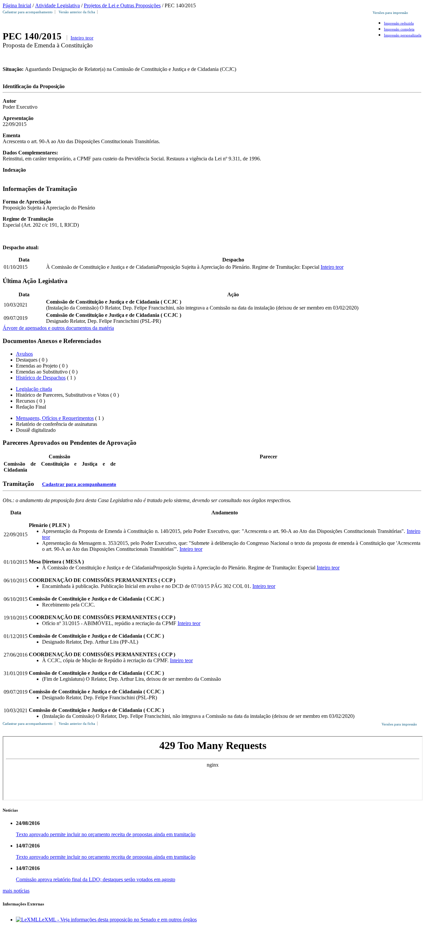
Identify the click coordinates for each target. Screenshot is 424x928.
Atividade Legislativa (57, 5)
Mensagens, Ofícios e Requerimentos (55, 418)
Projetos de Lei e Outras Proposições (122, 5)
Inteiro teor (82, 37)
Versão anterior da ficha (77, 12)
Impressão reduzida (399, 23)
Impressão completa (399, 29)
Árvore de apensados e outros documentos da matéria (58, 328)
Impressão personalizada (402, 35)
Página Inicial (17, 5)
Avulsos (24, 354)
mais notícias (16, 891)
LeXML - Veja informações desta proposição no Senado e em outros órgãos (118, 919)
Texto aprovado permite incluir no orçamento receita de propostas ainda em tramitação (105, 834)
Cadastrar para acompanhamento (29, 12)
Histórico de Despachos (41, 377)
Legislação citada (34, 389)
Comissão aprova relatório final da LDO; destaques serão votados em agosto (95, 879)
